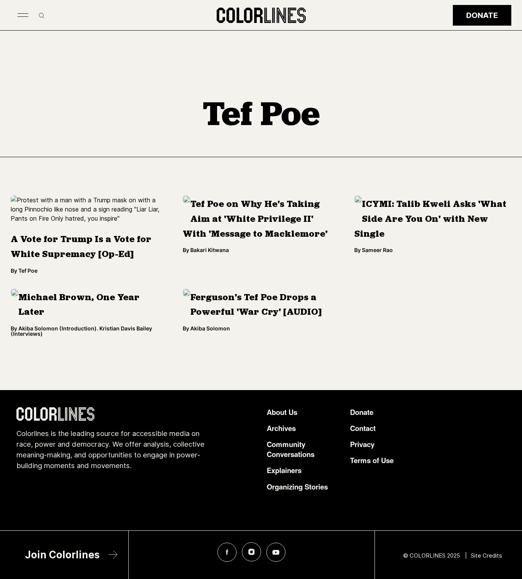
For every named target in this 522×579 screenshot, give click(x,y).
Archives (281, 428)
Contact (363, 428)
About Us (282, 412)
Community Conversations (290, 449)
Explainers (284, 470)
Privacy (362, 444)
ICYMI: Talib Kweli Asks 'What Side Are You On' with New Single (430, 219)
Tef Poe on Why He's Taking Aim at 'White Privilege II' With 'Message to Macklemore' (255, 219)
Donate (482, 15)
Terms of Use (372, 460)
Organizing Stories (297, 487)
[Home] (261, 15)
